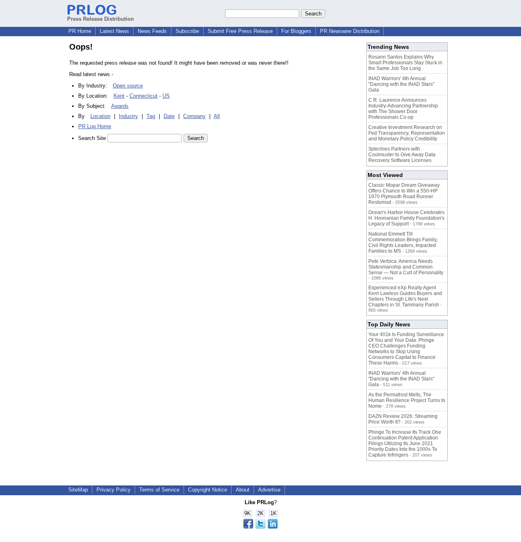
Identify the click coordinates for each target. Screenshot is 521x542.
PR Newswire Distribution (349, 31)
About (243, 490)
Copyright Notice (207, 490)
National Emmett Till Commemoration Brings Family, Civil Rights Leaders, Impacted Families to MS (403, 242)
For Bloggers (296, 31)
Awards (120, 106)
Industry (128, 116)
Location (100, 116)
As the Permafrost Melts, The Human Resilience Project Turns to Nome (406, 400)
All (217, 116)
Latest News (114, 31)
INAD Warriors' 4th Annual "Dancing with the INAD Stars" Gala (401, 84)
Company (194, 116)
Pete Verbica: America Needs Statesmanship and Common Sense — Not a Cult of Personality (405, 266)
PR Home (79, 31)
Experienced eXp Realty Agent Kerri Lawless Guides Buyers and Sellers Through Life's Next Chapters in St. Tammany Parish (405, 296)
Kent (119, 96)
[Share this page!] (260, 527)
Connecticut (143, 96)
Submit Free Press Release (240, 31)
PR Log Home (94, 126)
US (166, 96)
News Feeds (152, 31)
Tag (151, 116)
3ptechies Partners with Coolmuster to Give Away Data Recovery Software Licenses (402, 154)
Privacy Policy (113, 490)
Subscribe (187, 31)
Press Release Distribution (100, 19)
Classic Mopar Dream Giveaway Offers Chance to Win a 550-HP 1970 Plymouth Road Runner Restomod (404, 193)
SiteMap (78, 490)
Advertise (269, 490)
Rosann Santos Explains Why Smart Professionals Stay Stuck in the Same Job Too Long (405, 62)
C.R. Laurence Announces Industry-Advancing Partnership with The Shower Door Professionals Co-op (403, 108)
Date (169, 116)
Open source (128, 86)
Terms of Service (159, 490)
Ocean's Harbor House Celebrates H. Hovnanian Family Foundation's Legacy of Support (406, 218)
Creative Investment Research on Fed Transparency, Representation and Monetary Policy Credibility (406, 133)
